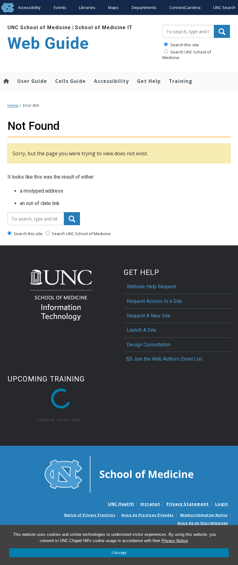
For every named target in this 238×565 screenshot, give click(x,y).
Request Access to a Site (154, 301)
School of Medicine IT (104, 27)
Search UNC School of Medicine (186, 54)
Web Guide (48, 43)
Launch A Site (141, 330)
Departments (144, 7)
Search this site (184, 45)
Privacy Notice (174, 540)
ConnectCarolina (185, 7)
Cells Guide (70, 81)
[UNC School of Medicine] (119, 474)
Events (60, 7)
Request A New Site (148, 316)
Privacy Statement (187, 504)
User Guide (32, 81)
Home (12, 105)
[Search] (222, 31)
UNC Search (224, 7)
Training (180, 81)
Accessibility (29, 7)
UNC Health (121, 504)
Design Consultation (148, 345)
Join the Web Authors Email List (167, 359)
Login (221, 504)
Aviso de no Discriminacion (203, 523)
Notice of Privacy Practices (89, 515)
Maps (113, 7)
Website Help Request (151, 286)
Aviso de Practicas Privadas (147, 515)
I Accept (119, 552)
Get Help (149, 81)
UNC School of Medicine (39, 27)
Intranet (150, 504)
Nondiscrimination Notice (204, 515)
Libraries (87, 7)
